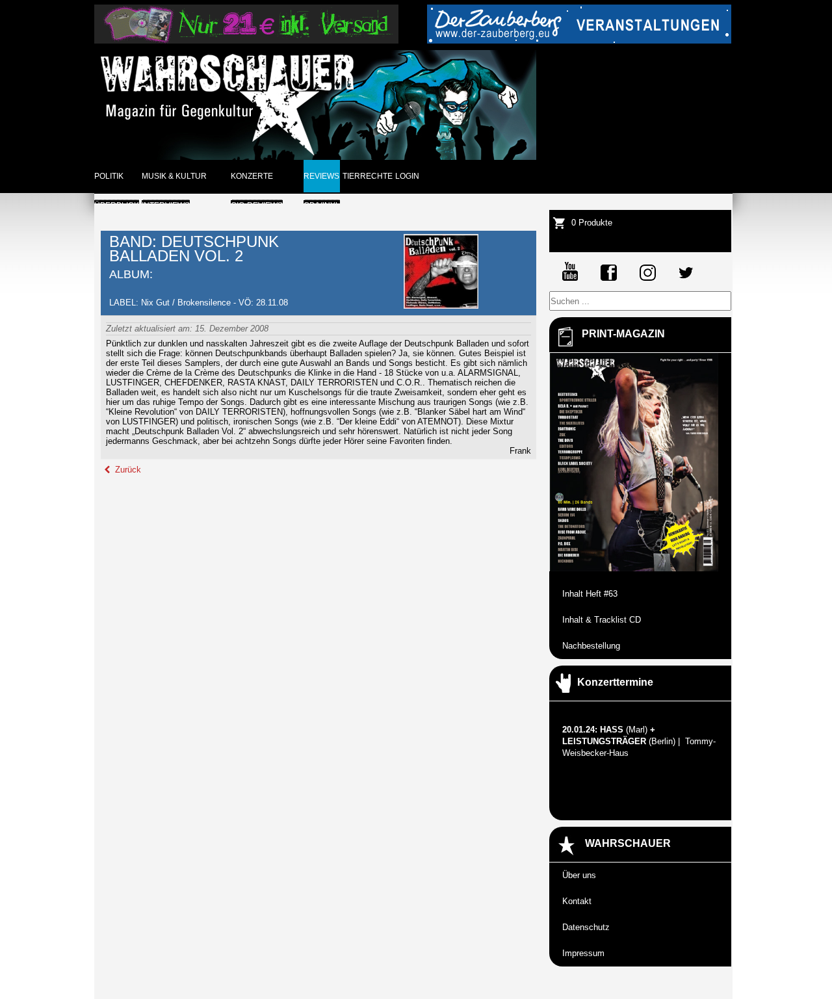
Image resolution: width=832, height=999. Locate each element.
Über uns (579, 875)
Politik (109, 176)
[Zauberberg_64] (579, 40)
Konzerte (252, 176)
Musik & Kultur (174, 176)
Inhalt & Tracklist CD (601, 620)
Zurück (126, 469)
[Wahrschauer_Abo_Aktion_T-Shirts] (246, 40)
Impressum (583, 953)
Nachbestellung (591, 646)
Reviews (321, 176)
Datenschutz (586, 927)
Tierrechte (368, 176)
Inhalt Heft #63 (590, 594)
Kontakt (577, 901)
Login (407, 176)
